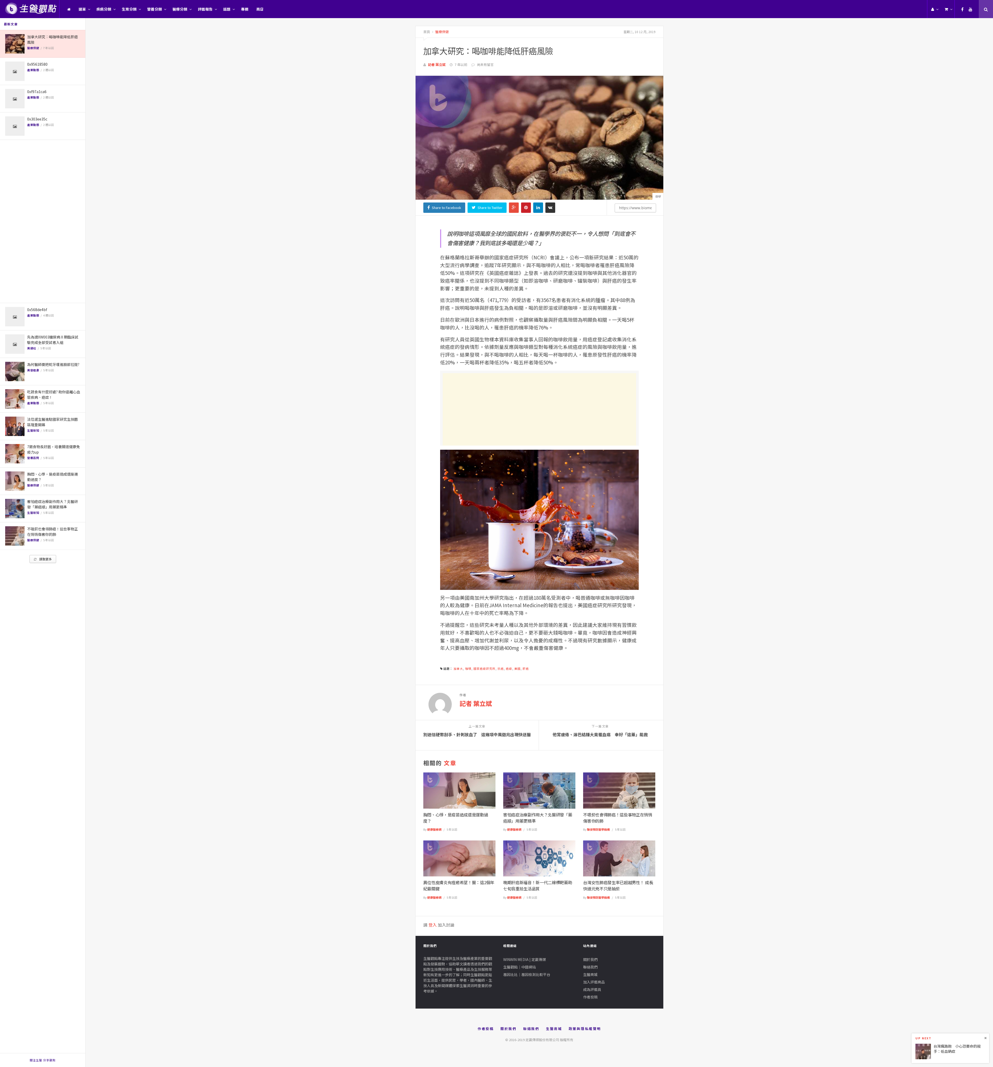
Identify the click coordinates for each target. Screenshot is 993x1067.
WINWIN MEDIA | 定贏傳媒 (524, 959)
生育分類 (129, 9)
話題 (227, 9)
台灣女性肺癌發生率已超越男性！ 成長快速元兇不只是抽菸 (618, 885)
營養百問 (33, 458)
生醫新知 (33, 430)
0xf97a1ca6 (37, 91)
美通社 (31, 348)
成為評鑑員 (592, 989)
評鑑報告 (205, 9)
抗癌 (501, 668)
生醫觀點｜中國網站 (519, 967)
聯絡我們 (590, 967)
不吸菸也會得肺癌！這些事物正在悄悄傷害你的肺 (52, 531)
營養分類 (154, 9)
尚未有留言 (485, 64)
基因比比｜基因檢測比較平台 (526, 974)
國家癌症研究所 (484, 668)
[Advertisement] (42, 221)
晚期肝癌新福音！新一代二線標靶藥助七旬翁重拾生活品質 (537, 885)
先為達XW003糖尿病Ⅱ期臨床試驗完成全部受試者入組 (52, 339)
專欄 (245, 9)
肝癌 (526, 668)
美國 (517, 668)
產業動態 (33, 70)
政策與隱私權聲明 (585, 1028)
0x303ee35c (37, 119)
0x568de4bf (37, 309)
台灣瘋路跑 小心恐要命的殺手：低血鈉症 (957, 1048)
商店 (260, 9)
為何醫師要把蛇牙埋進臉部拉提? (53, 364)
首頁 (426, 31)
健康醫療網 (434, 829)
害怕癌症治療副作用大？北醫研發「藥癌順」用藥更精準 (52, 504)
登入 (432, 925)
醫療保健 (33, 48)
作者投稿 (590, 997)
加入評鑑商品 (594, 982)
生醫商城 (590, 974)
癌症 (509, 668)
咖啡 (468, 668)
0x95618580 (37, 64)
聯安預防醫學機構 (598, 829)
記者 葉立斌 (437, 64)
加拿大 (458, 668)
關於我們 (590, 959)
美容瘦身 (33, 370)
